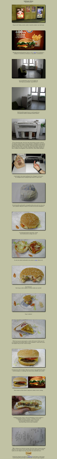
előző (35, 52)
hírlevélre (30, 456)
